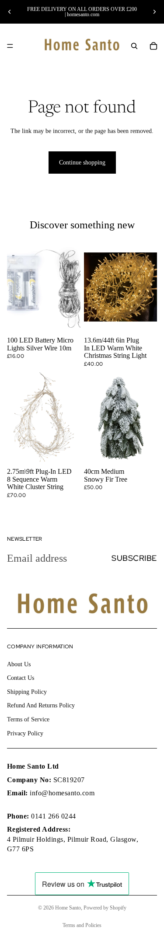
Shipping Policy (27, 692)
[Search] (134, 46)
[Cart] (153, 46)
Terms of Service (28, 719)
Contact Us (20, 678)
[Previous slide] (9, 11)
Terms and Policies (82, 925)
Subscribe (134, 558)
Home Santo (68, 908)
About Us (19, 664)
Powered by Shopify (105, 908)
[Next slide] (154, 11)
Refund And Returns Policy (41, 705)
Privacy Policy (25, 733)
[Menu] (10, 46)
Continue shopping (82, 162)
